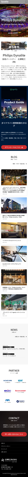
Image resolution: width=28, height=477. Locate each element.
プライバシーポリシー (5, 446)
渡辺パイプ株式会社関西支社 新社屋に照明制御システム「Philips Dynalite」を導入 (14, 216)
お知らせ (8, 354)
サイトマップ (4, 449)
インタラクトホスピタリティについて (12, 240)
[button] (14, 147)
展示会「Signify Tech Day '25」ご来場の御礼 (14, 349)
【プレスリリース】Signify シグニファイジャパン (14, 313)
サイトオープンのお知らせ (9, 356)
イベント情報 (8, 347)
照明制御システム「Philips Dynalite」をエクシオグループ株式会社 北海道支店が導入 (14, 288)
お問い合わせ (4, 452)
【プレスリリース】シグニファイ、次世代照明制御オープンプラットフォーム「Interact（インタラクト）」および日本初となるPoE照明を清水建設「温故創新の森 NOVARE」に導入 (14, 190)
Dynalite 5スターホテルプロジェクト (12, 264)
